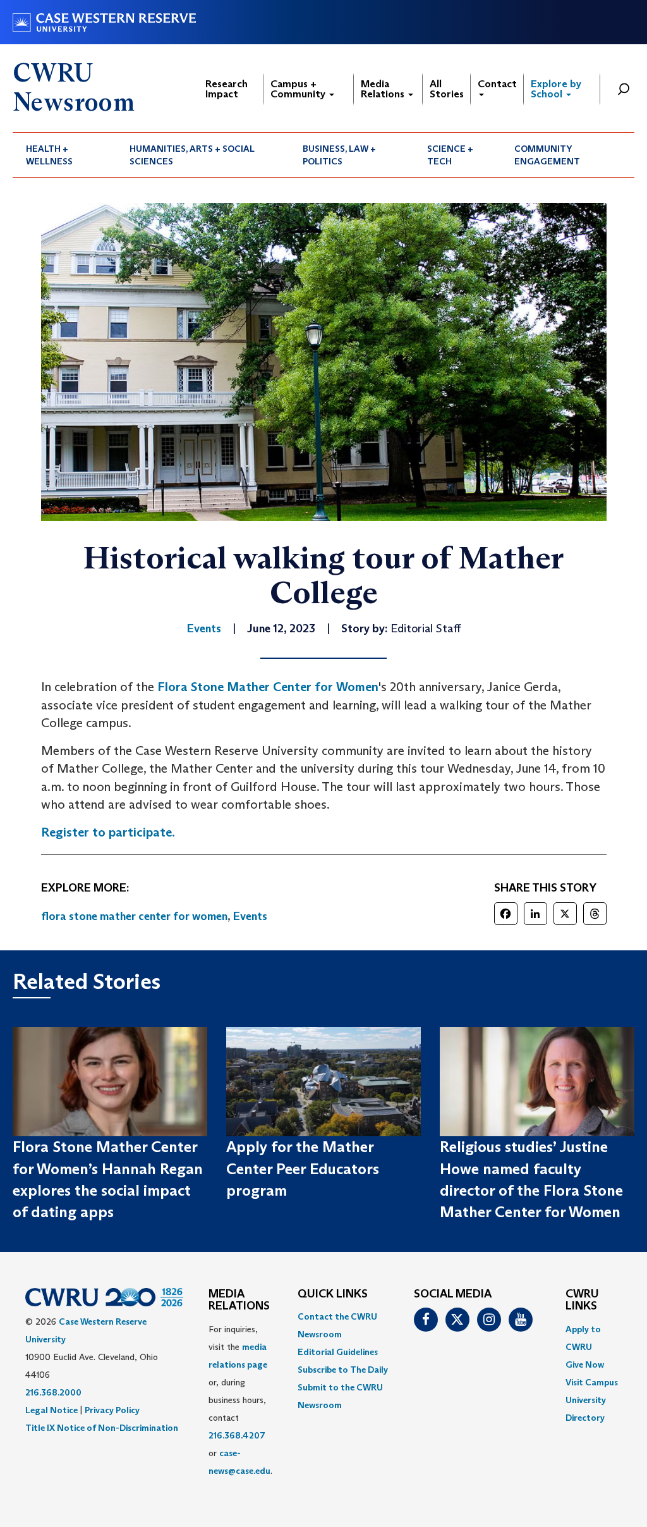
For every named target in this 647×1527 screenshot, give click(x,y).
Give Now (584, 1364)
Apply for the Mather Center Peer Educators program (302, 1168)
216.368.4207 (237, 1435)
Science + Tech (450, 155)
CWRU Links (582, 1300)
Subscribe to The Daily (343, 1369)
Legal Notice (51, 1410)
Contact (497, 84)
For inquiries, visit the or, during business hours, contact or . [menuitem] (240, 1399)
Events (250, 916)
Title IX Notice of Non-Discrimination (101, 1427)
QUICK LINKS (333, 1294)
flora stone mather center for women (134, 916)
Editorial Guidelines (338, 1352)
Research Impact (226, 89)
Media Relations (384, 89)
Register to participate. (108, 832)
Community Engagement (547, 155)
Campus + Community (299, 89)
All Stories (447, 89)
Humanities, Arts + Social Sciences (192, 155)
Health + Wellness (49, 155)
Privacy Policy (112, 1410)
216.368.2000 (53, 1392)
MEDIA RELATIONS (239, 1300)
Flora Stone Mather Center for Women (267, 686)
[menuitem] (64, 155)
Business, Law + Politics (339, 155)
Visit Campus (591, 1382)
